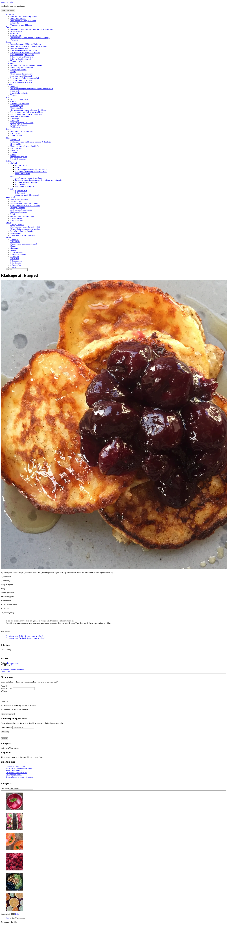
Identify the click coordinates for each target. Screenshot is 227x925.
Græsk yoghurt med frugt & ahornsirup (25, 206)
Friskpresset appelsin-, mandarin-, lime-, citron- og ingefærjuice (38, 180)
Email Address (7, 688)
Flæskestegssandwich (18, 70)
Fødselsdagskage (16, 106)
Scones (13, 155)
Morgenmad (10, 197)
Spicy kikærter (15, 263)
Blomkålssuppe (16, 31)
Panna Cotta (15, 91)
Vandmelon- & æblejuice (24, 186)
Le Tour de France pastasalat (21, 82)
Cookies (13, 101)
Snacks (8, 237)
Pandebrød (14, 150)
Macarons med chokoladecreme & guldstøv (26, 112)
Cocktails (13, 163)
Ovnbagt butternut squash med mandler (25, 229)
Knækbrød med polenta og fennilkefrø (24, 146)
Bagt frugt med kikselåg (19, 99)
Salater (8, 42)
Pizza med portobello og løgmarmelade (24, 78)
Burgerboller (15, 140)
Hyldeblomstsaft (21, 191)
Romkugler (14, 121)
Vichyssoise (14, 40)
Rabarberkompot (16, 252)
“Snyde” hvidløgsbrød (18, 157)
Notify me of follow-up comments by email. (20, 705)
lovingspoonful (12, 663)
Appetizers (10, 14)
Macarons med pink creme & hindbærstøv (26, 114)
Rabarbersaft (20, 193)
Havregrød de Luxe (17, 208)
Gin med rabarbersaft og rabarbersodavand (31, 172)
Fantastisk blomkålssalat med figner (23, 50)
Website (4, 691)
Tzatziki (13, 267)
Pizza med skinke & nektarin (21, 80)
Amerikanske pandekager (19, 199)
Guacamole (14, 248)
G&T (17, 167)
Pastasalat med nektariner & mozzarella (25, 53)
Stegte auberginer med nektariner (22, 235)
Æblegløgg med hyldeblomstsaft (27, 195)
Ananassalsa (15, 242)
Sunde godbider (16, 135)
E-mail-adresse (6, 727)
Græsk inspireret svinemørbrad (21, 74)
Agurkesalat (14, 240)
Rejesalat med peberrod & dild (21, 231)
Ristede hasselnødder (18, 254)
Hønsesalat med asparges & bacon (23, 21)
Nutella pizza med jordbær (20, 116)
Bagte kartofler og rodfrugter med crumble (26, 65)
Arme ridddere (15, 201)
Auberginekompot (17, 225)
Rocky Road (15, 133)
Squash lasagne (16, 233)
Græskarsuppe (15, 36)
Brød (7, 138)
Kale (17, 914)
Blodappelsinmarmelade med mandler (24, 203)
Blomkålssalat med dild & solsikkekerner (25, 44)
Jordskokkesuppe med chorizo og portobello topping (30, 38)
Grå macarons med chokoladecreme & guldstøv (28, 110)
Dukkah (13, 246)
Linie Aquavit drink (22, 174)
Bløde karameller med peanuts (21, 131)
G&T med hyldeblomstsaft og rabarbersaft (31, 169)
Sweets (8, 129)
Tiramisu (13, 95)
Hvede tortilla (15, 144)
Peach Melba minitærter (19, 93)
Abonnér (5, 732)
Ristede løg (14, 257)
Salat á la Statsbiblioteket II (20, 59)
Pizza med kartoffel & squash (21, 76)
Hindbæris (14, 87)
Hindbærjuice (20, 184)
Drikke (8, 161)
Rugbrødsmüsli (16, 218)
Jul (12, 665)
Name (3, 686)
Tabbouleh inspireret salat (15, 766)
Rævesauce (14, 259)
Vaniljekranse (15, 127)
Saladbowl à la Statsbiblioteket (21, 57)
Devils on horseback (18, 19)
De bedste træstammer (18, 125)
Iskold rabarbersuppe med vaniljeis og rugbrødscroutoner (31, 89)
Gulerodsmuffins (16, 108)
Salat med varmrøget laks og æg (22, 55)
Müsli (12, 214)
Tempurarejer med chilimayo (21, 25)
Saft (11, 189)
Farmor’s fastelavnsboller (19, 104)
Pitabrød (13, 152)
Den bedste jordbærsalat (19, 48)
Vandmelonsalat (16, 61)
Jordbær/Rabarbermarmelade (21, 210)
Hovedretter (10, 63)
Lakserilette (14, 23)
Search (4, 739)
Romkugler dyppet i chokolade (21, 123)
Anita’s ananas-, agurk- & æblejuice (28, 178)
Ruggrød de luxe (16, 220)
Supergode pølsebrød (18, 159)
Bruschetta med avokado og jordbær (23, 16)
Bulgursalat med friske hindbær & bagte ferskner (28, 46)
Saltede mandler (16, 261)
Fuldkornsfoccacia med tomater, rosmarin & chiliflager (30, 142)
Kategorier (5, 748)
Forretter (9, 27)
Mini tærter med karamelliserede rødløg (25, 227)
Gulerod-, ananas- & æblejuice (26, 182)
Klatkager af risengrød (18, 212)
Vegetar (8, 223)
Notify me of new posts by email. (16, 710)
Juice (12, 176)
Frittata (13, 72)
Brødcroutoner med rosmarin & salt (23, 244)
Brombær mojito (21, 165)
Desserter (9, 84)
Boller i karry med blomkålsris (21, 67)
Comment (4, 701)
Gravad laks (14, 33)
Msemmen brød (16, 148)
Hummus (13, 250)
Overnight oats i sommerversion (22, 216)
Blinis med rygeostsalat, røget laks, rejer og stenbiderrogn (31, 29)
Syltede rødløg (15, 265)
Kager (8, 97)
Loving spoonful (7, 2)
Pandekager (14, 118)
